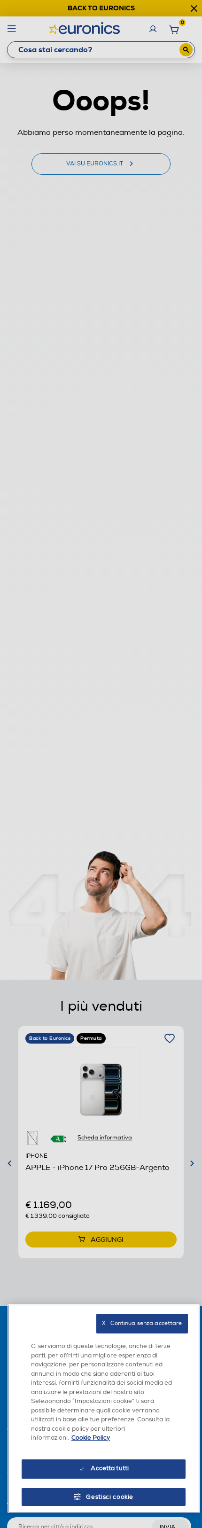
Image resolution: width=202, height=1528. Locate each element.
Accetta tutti (110, 1468)
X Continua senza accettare (142, 1323)
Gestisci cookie (109, 1497)
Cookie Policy (90, 1438)
